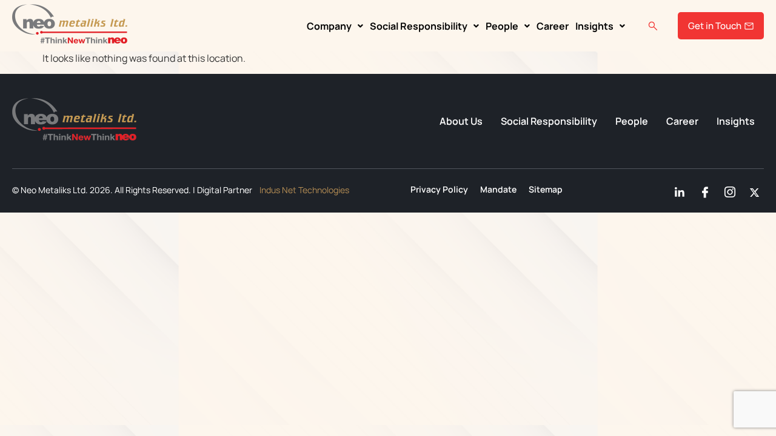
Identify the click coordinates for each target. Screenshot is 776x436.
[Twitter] (752, 189)
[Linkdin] (678, 189)
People (502, 26)
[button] (335, 26)
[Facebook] (703, 189)
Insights (594, 26)
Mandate (498, 189)
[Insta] (727, 189)
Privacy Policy (439, 189)
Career (553, 26)
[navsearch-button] (653, 26)
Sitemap (546, 189)
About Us (461, 121)
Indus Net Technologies (304, 190)
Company (329, 26)
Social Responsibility (418, 26)
